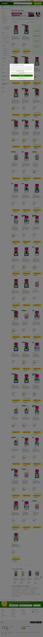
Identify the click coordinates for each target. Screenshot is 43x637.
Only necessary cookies (22, 78)
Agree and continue (21, 75)
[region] (22, 72)
